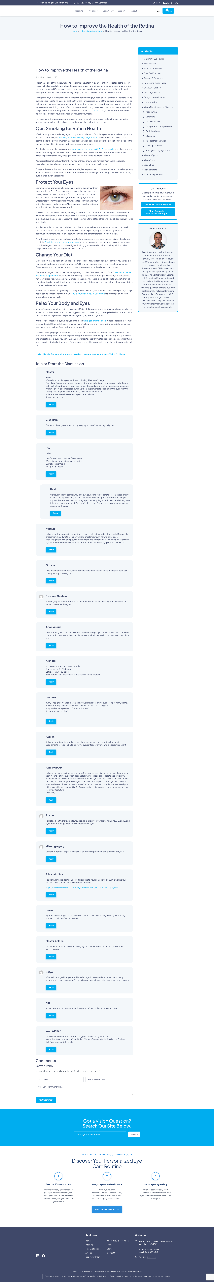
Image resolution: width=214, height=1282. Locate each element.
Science (92, 11)
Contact (156, 2)
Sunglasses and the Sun (155, 97)
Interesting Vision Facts (91, 31)
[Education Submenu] (114, 11)
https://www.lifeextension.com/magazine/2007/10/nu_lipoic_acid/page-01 (82, 887)
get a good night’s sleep (94, 320)
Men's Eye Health (152, 92)
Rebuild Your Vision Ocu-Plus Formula (87, 293)
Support (121, 11)
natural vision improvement (78, 354)
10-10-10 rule (93, 110)
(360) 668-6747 (151, 1252)
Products (79, 11)
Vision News (149, 160)
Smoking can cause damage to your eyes (78, 137)
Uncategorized (151, 102)
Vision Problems (117, 354)
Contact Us (111, 1253)
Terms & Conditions (107, 1271)
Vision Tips (149, 165)
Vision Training (150, 169)
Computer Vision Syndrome (159, 126)
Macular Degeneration (53, 354)
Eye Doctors (150, 63)
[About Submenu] (139, 11)
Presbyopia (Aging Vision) (158, 150)
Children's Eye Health (154, 58)
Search (134, 1134)
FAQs (109, 1245)
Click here (151, 1257)
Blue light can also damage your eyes (62, 242)
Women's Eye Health (153, 174)
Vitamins (89, 1245)
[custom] (38, 1256)
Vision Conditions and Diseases (158, 107)
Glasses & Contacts (153, 78)
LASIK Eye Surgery (152, 87)
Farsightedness (153, 131)
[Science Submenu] (98, 11)
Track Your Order (92, 1257)
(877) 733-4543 (153, 1249)
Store (109, 1249)
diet (40, 354)
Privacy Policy (120, 1271)
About (134, 11)
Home (74, 31)
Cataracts (150, 116)
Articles (88, 1253)
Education (107, 11)
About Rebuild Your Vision (117, 1241)
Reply (51, 404)
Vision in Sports (151, 155)
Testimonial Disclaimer (134, 1271)
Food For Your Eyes (153, 68)
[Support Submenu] (127, 11)
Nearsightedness (154, 145)
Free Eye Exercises (152, 73)
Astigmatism (151, 111)
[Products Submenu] (85, 11)
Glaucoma (150, 136)
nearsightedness (100, 354)
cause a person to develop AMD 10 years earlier (93, 149)
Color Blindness (153, 121)
